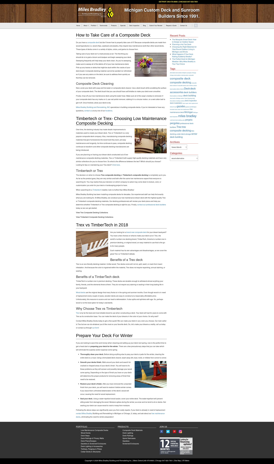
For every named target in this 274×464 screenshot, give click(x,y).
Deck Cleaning (188, 98)
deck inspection (191, 100)
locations (108, 110)
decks (171, 107)
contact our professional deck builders (151, 204)
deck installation (176, 103)
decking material (180, 101)
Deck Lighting (128, 433)
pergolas (175, 123)
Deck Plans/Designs (88, 441)
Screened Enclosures (131, 443)
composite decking (180, 82)
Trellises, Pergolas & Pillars (91, 449)
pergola (188, 119)
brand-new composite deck (136, 232)
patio (183, 120)
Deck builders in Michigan (176, 96)
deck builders (190, 92)
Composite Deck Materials (133, 430)
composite (191, 75)
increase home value (175, 109)
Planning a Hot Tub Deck (181, 44)
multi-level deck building (176, 120)
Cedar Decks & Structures (91, 451)
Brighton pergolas (186, 72)
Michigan (188, 112)
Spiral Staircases (129, 438)
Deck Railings (128, 435)
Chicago (194, 72)
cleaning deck (184, 75)
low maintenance (185, 109)
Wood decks (80, 292)
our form (95, 327)
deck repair (185, 103)
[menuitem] (78, 25)
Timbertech (97, 190)
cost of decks (189, 85)
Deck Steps (85, 435)
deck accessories (183, 90)
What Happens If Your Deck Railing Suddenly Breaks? (182, 55)
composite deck (93, 42)
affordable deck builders (176, 72)
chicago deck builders (175, 75)
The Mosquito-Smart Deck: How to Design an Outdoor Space (184, 40)
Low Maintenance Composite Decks (94, 430)
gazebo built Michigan (190, 107)
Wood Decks (86, 433)
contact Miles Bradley (84, 413)
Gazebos (126, 441)
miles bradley (187, 115)
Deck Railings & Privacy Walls (92, 438)
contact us (88, 110)
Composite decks (181, 85)
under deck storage (183, 134)
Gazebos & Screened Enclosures (93, 443)
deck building (189, 95)
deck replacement (193, 103)
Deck (187, 88)
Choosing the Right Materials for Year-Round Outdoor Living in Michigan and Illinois (184, 49)
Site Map (177, 460)
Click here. (116, 165)
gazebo (181, 106)
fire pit (174, 107)
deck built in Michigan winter (177, 98)
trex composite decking (180, 128)
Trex (77, 313)
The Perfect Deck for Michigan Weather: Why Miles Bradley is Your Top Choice (183, 61)
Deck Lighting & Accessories (92, 446)
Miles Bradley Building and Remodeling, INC (93, 107)
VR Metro (185, 460)
